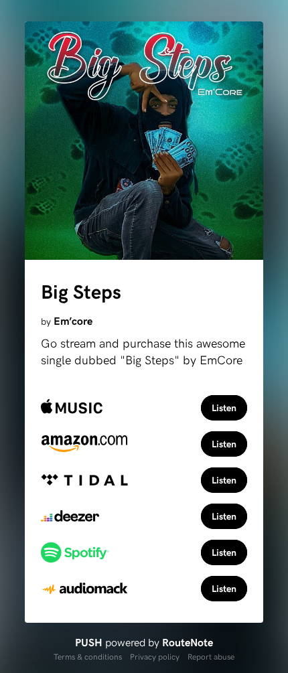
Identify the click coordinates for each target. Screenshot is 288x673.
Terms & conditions (88, 656)
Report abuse (211, 656)
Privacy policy (154, 656)
